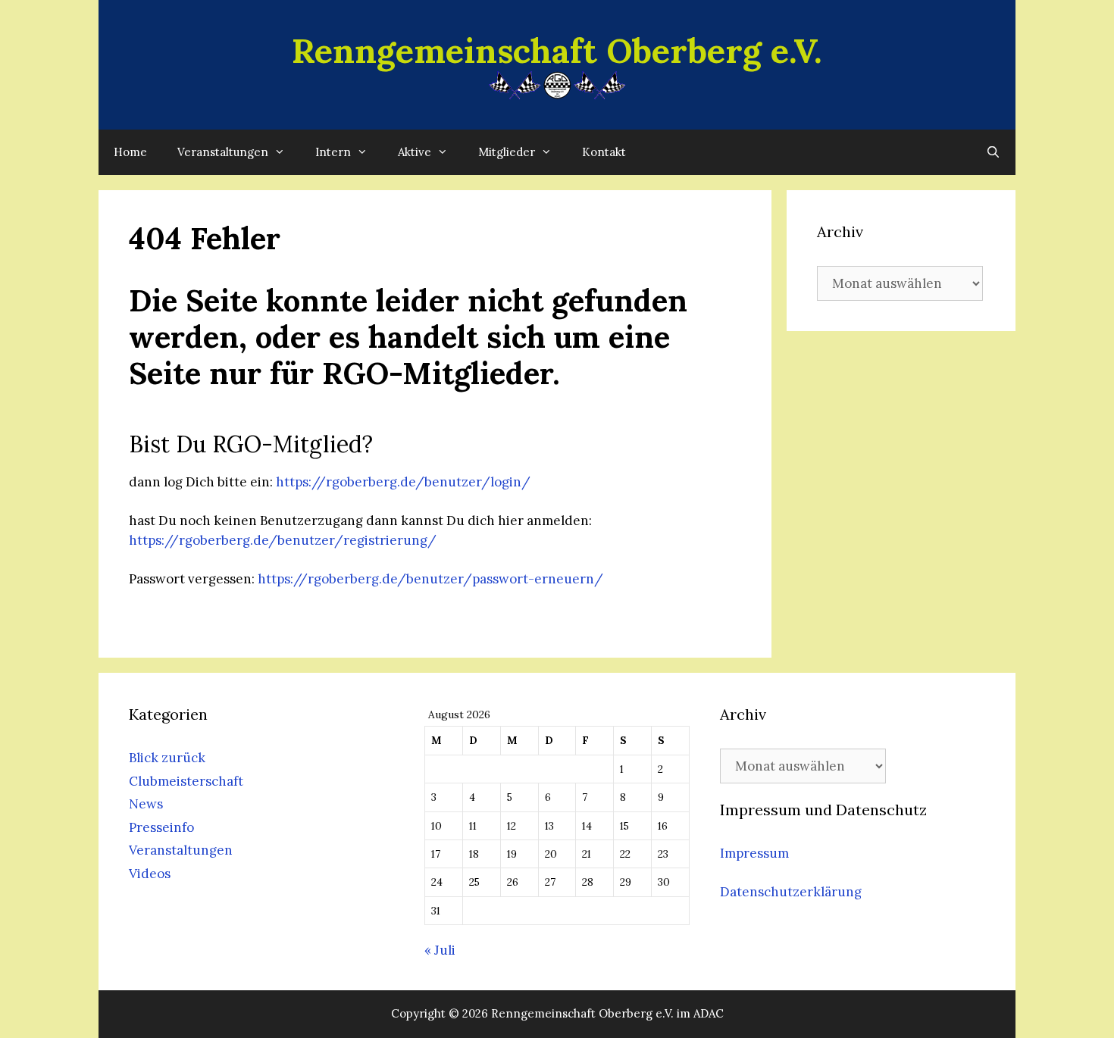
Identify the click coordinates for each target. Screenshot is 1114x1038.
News (146, 804)
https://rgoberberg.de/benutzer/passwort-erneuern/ (430, 579)
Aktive (414, 152)
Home (130, 152)
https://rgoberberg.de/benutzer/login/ (403, 482)
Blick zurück (167, 757)
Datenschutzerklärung (791, 891)
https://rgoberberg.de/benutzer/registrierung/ (283, 540)
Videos (150, 873)
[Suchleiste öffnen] (993, 152)
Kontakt (604, 152)
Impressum (754, 853)
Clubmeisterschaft (186, 781)
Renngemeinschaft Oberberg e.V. (557, 50)
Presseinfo (161, 827)
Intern (333, 152)
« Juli (439, 950)
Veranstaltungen (222, 152)
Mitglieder (506, 152)
